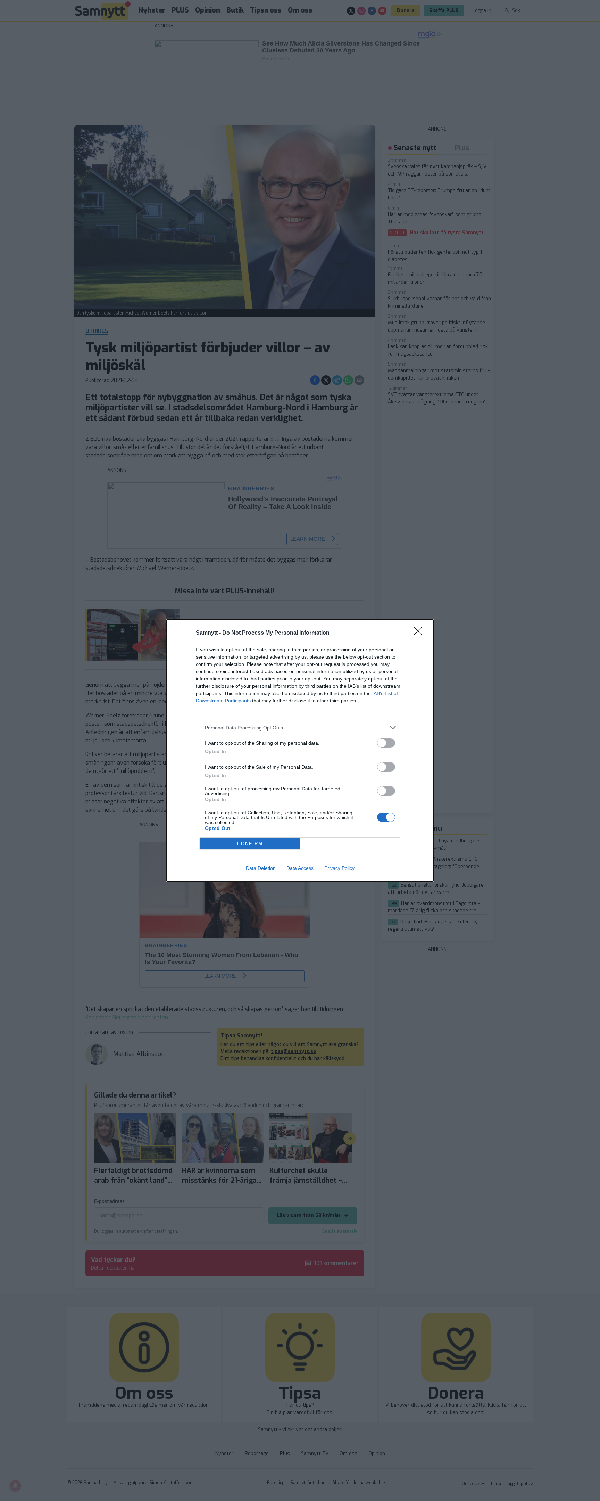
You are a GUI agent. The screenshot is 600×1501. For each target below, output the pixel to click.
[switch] (386, 743)
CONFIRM (250, 843)
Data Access (300, 868)
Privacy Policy (339, 868)
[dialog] (300, 750)
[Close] (420, 633)
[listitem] (300, 727)
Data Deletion (261, 868)
